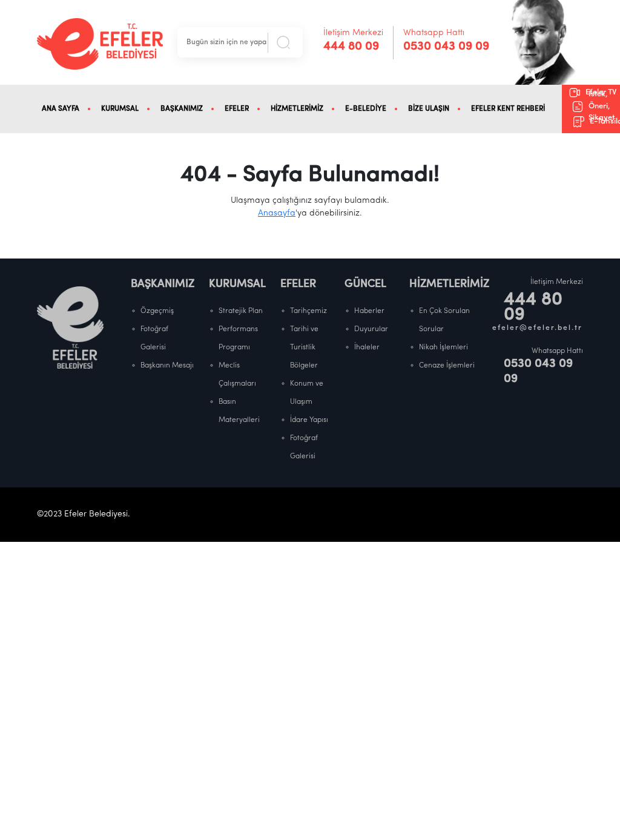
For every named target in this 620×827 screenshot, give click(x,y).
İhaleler (367, 347)
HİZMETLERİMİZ (297, 109)
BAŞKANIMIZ (181, 109)
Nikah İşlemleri (443, 347)
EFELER (237, 109)
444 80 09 (351, 47)
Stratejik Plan (241, 311)
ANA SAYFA (60, 109)
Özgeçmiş (157, 311)
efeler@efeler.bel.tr (537, 328)
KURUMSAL (120, 109)
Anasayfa (276, 213)
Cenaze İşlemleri (447, 365)
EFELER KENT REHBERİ (508, 109)
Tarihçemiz (308, 311)
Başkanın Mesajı (167, 365)
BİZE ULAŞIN (428, 109)
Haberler (369, 311)
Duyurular (371, 329)
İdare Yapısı (309, 420)
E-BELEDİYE (365, 109)
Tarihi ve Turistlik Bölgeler (304, 347)
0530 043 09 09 (446, 47)
